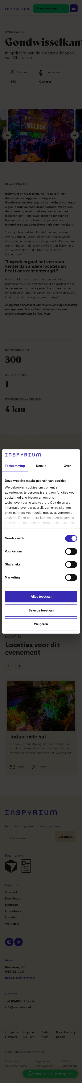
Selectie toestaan (41, 610)
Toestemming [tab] (15, 466)
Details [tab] (41, 466)
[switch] (71, 551)
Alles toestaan (41, 596)
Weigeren (41, 624)
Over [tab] (67, 466)
